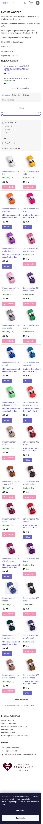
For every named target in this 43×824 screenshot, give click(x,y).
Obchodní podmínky (8, 723)
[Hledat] (25, 3)
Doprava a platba (7, 720)
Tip (8, 133)
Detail (7, 227)
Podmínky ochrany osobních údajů (14, 726)
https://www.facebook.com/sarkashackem (21, 754)
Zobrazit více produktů (20, 88)
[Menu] (37, 3)
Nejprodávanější (8, 100)
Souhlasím (20, 818)
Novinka (9, 129)
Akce (8, 126)
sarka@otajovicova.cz (13, 747)
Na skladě (11, 123)
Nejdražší (25, 95)
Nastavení (20, 810)
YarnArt (10, 143)
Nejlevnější (16, 95)
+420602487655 (11, 751)
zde (3, 804)
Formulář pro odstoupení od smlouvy (14, 736)
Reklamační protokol (8, 732)
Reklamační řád (7, 729)
